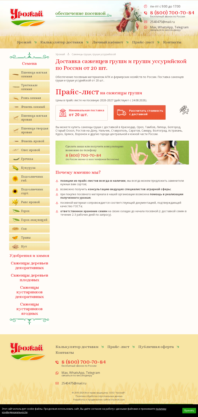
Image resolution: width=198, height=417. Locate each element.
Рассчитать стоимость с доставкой (146, 112)
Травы (26, 237)
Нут (24, 246)
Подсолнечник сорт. (32, 191)
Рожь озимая (31, 98)
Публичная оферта (156, 346)
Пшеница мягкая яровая (34, 117)
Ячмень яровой (32, 141)
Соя (24, 228)
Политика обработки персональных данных (99, 396)
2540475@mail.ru (162, 22)
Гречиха (27, 159)
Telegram (181, 27)
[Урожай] (28, 17)
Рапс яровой (30, 202)
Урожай (24, 42)
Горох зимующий (34, 220)
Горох (25, 211)
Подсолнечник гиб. (32, 178)
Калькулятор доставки (61, 42)
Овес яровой (30, 150)
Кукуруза (28, 168)
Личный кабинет (107, 42)
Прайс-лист (143, 42)
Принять (189, 410)
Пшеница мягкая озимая (34, 74)
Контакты (172, 42)
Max (153, 27)
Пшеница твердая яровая (34, 130)
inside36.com (118, 399)
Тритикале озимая (29, 87)
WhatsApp (165, 27)
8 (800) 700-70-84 (172, 12)
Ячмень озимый (33, 107)
